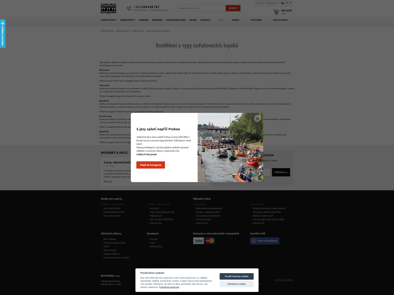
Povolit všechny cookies (236, 276)
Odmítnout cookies (236, 284)
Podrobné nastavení (169, 287)
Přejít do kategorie (150, 164)
